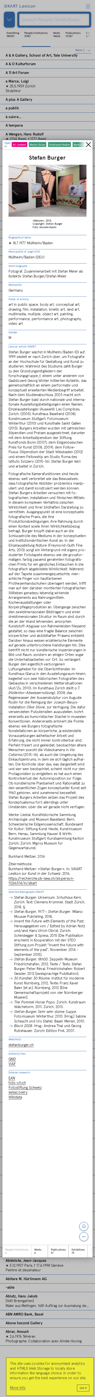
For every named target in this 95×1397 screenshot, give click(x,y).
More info (18, 1388)
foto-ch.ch (17, 1083)
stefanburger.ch (21, 1045)
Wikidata (15, 1097)
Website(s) (15, 1039)
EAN (12, 1078)
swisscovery (18, 1092)
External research (19, 1072)
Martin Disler (37, 144)
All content (19, 144)
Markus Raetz (82, 144)
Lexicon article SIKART (22, 346)
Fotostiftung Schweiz (25, 1088)
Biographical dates (20, 237)
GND (12, 1059)
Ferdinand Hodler (59, 144)
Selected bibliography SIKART (26, 892)
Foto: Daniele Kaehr (45, 227)
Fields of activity (19, 299)
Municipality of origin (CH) (24, 251)
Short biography (18, 266)
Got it (83, 1388)
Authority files (17, 1053)
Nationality (15, 285)
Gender (13, 332)
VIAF (12, 1064)
